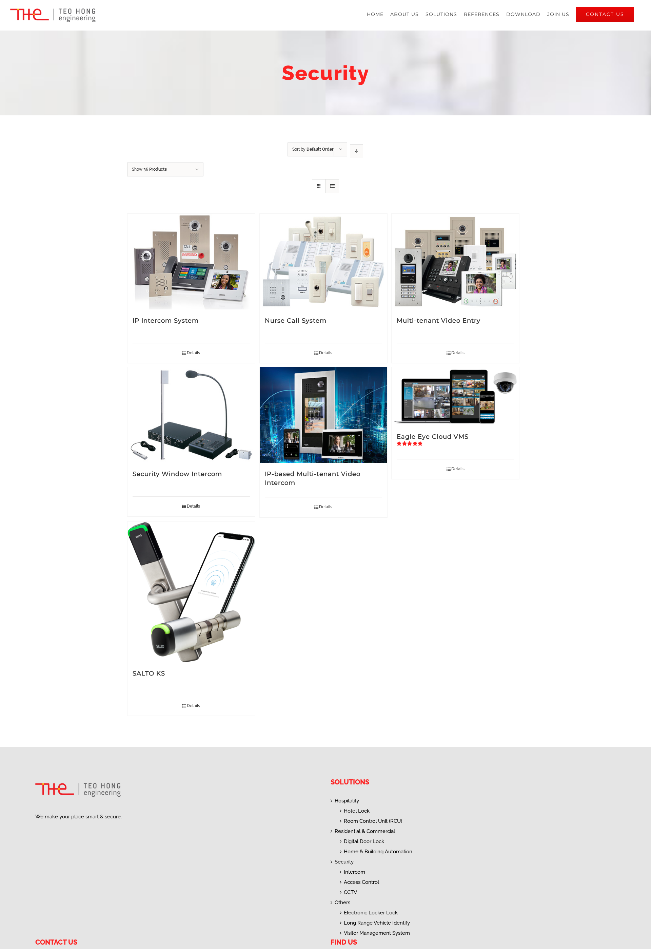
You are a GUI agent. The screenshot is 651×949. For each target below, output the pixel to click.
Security (344, 862)
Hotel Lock (357, 811)
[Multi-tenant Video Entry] (455, 261)
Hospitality (347, 801)
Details (193, 352)
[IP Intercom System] (191, 261)
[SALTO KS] (191, 592)
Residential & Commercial (365, 831)
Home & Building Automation (378, 852)
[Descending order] (356, 151)
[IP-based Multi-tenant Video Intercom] (323, 415)
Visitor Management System (377, 933)
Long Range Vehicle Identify (377, 923)
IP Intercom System (166, 320)
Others (342, 902)
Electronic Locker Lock (371, 913)
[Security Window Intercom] (191, 415)
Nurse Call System (296, 320)
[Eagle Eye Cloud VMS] (455, 396)
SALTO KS (149, 673)
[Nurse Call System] (323, 261)
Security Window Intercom (177, 474)
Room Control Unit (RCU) (373, 821)
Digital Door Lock (364, 841)
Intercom (354, 872)
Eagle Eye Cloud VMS (433, 436)
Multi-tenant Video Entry (438, 320)
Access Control (361, 882)
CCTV (350, 892)
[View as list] (332, 186)
